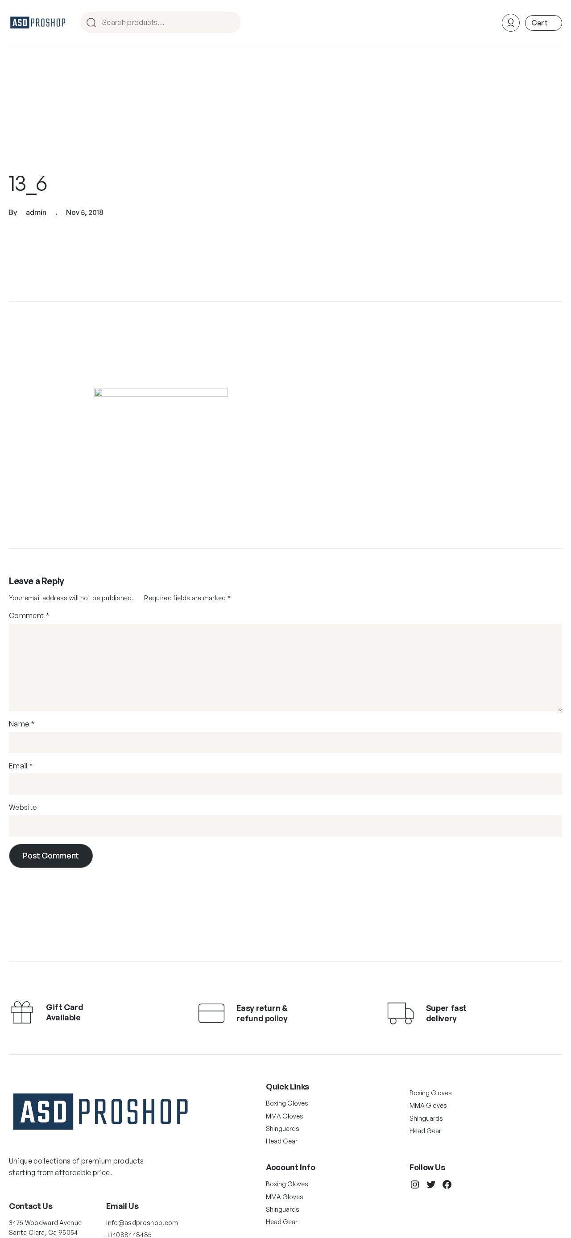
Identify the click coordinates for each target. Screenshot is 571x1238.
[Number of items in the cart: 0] (543, 23)
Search (230, 23)
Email (21, 765)
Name (22, 723)
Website (23, 807)
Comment (29, 615)
